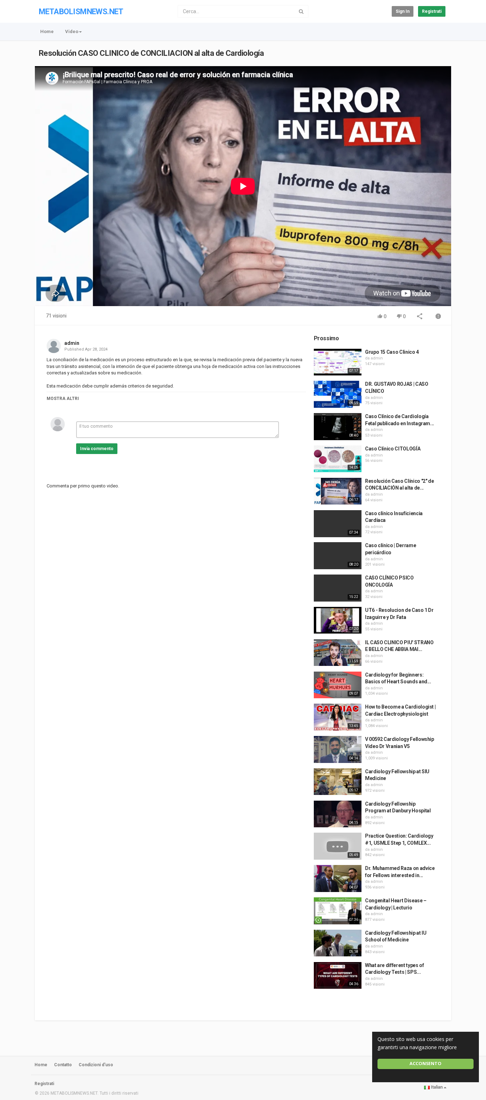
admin (71, 343)
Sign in (403, 11)
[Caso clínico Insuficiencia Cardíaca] (337, 523)
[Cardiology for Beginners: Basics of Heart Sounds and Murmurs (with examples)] (337, 685)
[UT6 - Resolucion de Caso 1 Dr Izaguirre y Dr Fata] (337, 620)
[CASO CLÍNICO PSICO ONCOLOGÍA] (337, 588)
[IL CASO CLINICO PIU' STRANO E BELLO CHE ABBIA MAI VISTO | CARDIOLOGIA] (337, 652)
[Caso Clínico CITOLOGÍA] (337, 458)
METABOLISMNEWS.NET (81, 11)
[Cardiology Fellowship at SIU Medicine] (337, 781)
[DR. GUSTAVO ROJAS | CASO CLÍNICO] (337, 394)
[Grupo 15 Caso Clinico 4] (337, 362)
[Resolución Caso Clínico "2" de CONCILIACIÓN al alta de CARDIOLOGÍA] (337, 491)
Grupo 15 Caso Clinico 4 (392, 352)
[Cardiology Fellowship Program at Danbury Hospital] (337, 814)
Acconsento (426, 1064)
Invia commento (96, 448)
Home (47, 31)
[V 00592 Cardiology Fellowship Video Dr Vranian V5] (337, 749)
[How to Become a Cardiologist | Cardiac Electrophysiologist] (337, 717)
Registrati (432, 11)
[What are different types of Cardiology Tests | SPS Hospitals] (337, 975)
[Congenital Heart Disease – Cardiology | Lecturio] (337, 910)
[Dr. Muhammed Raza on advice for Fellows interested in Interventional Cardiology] (337, 878)
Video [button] (71, 31)
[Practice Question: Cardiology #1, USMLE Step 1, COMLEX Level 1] (337, 846)
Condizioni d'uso (96, 1064)
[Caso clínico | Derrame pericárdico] (337, 555)
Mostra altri (63, 398)
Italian (437, 1087)
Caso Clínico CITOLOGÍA (392, 449)
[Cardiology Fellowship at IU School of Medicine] (337, 943)
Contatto (63, 1064)
